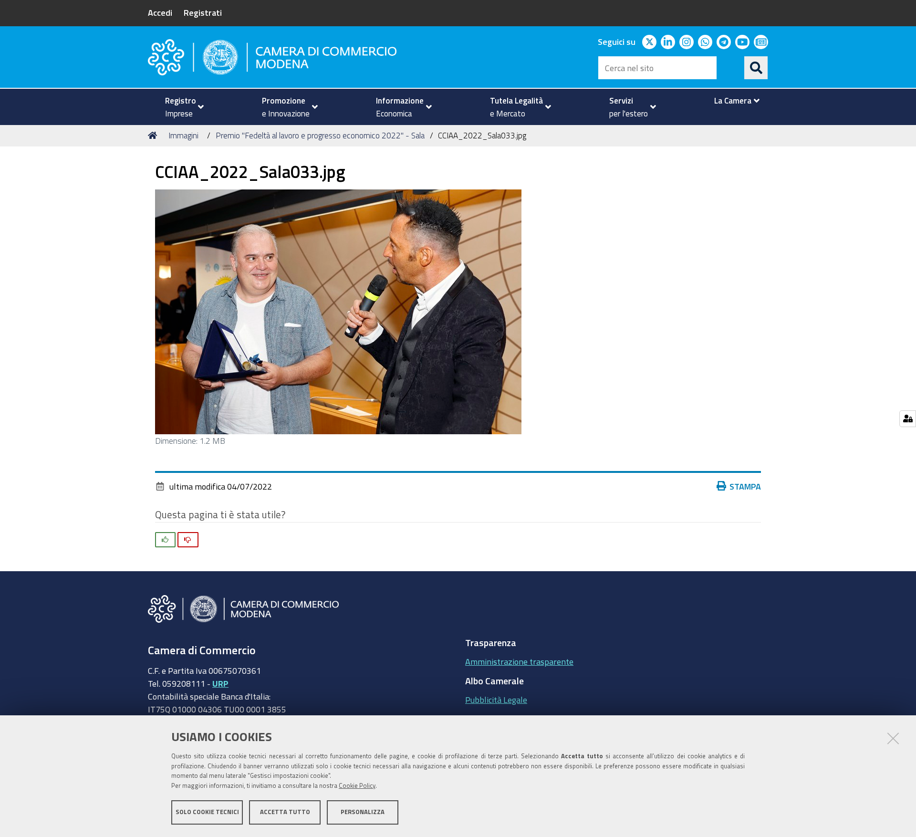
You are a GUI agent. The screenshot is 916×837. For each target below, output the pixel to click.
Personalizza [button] (363, 812)
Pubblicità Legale (496, 699)
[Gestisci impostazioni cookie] (907, 418)
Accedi (160, 12)
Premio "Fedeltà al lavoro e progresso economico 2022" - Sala (320, 135)
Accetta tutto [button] (285, 812)
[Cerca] (756, 68)
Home (154, 135)
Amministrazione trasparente (519, 661)
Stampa (745, 486)
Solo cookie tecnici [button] (207, 812)
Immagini (183, 135)
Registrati (203, 12)
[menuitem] (180, 107)
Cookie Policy (357, 786)
